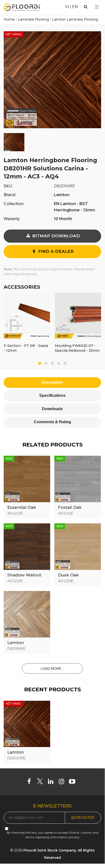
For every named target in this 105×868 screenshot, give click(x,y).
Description (52, 382)
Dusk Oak (68, 575)
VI (67, 6)
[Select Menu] (96, 6)
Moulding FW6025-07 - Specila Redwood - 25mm (77, 348)
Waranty (12, 218)
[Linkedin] (52, 782)
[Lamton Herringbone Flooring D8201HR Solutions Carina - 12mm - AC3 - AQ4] (52, 79)
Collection (14, 203)
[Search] (85, 6)
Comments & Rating (52, 422)
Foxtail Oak (70, 507)
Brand (9, 194)
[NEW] (27, 479)
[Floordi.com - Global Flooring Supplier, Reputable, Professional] (22, 7)
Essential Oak (21, 507)
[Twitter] (42, 782)
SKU (8, 186)
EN (75, 6)
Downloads (52, 409)
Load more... (52, 668)
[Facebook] (31, 782)
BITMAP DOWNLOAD (55, 235)
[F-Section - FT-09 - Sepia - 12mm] (27, 316)
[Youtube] (74, 782)
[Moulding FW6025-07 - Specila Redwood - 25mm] (78, 316)
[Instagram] (63, 782)
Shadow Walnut (24, 575)
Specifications (52, 395)
